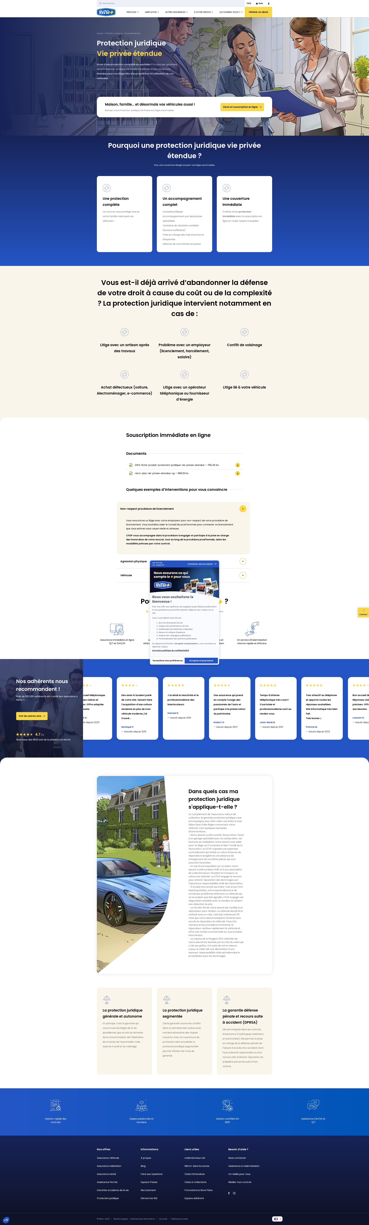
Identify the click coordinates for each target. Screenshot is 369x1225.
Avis (261, 3)
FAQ (249, 3)
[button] (277, 1219)
